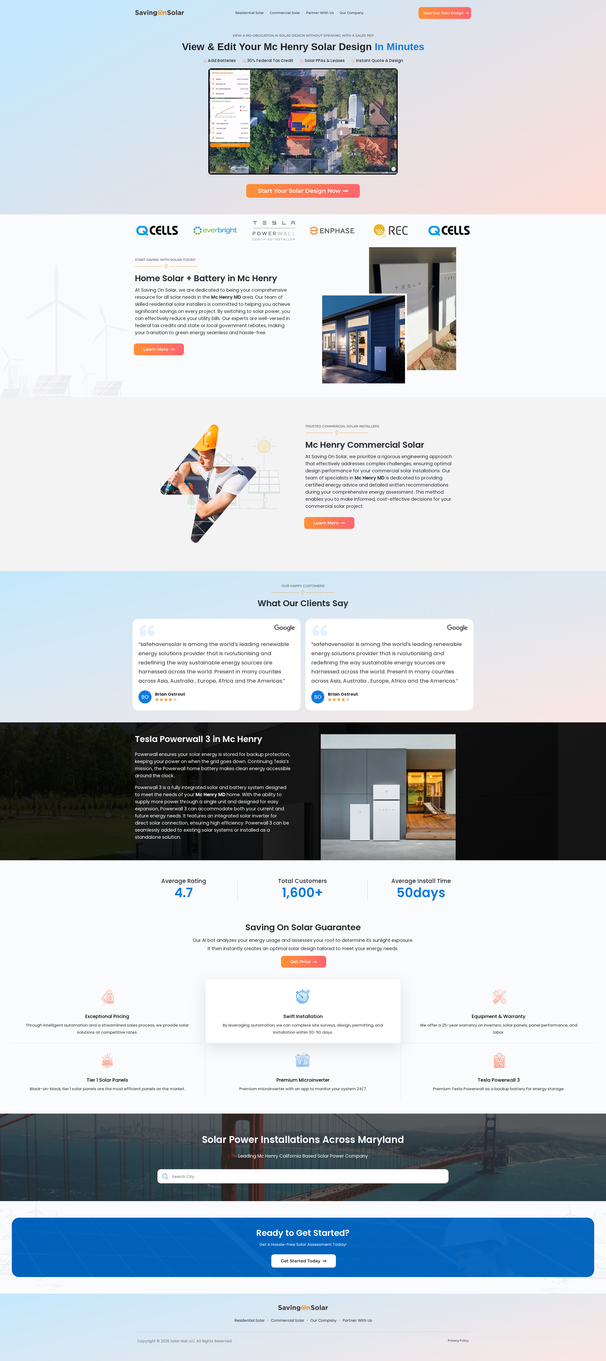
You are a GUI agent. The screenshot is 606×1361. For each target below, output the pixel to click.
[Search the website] (303, 1176)
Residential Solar (249, 13)
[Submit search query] (165, 1177)
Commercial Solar (285, 13)
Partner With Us (320, 13)
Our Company (352, 13)
